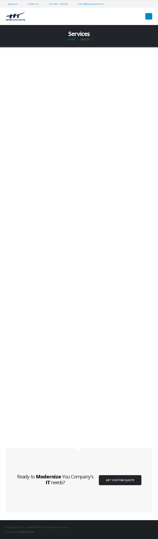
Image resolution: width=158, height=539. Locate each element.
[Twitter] (136, 4)
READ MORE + (41, 145)
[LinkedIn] (149, 4)
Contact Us (33, 3)
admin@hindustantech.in (91, 3)
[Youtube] (142, 4)
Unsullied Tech (26, 531)
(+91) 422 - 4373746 (58, 3)
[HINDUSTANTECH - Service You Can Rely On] (15, 16)
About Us (13, 3)
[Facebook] (129, 4)
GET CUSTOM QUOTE (120, 480)
